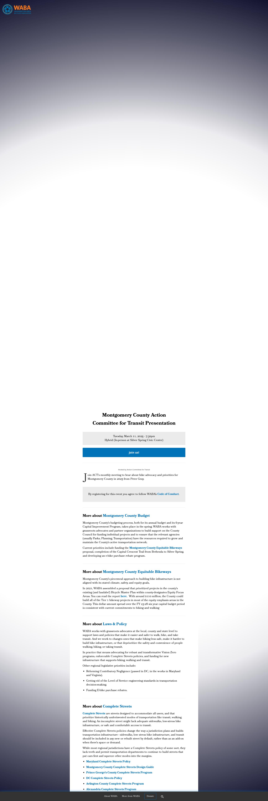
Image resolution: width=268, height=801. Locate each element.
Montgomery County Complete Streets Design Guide (120, 767)
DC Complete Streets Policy (104, 778)
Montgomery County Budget (126, 516)
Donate (150, 796)
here (124, 596)
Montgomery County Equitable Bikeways (155, 548)
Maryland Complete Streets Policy (108, 761)
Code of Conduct (168, 494)
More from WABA (131, 796)
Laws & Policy (115, 624)
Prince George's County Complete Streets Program (119, 772)
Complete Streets (117, 707)
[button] (162, 798)
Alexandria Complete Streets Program (111, 789)
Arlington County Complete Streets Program (115, 784)
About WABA (110, 796)
